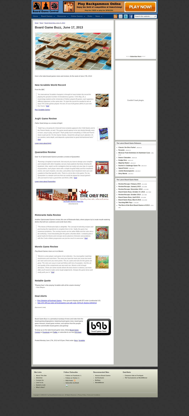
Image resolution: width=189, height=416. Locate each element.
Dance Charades (124, 157)
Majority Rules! (123, 163)
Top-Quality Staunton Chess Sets (73, 201)
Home (35, 16)
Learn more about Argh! (43, 143)
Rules (90, 16)
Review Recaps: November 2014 (130, 189)
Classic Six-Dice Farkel (127, 147)
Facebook (131, 16)
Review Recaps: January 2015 (129, 186)
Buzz (76, 340)
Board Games (46, 16)
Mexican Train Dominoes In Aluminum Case (134, 153)
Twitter (126, 16)
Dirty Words (122, 173)
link (47, 106)
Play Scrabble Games (42, 110)
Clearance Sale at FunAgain (134, 375)
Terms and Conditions (93, 395)
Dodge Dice (122, 160)
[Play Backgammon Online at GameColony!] (110, 12)
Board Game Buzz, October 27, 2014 (131, 192)
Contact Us (40, 380)
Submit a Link (40, 385)
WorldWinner (99, 382)
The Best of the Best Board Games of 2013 (134, 205)
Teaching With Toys (125, 202)
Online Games (76, 16)
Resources (61, 16)
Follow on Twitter (71, 378)
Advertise (39, 378)
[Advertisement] (73, 348)
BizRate (97, 380)
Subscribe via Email (72, 383)
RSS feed (78, 332)
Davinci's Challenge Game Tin (129, 166)
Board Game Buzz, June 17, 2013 (55, 23)
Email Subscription (121, 16)
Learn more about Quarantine (45, 181)
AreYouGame (99, 378)
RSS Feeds (69, 380)
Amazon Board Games (102, 375)
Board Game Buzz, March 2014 (129, 200)
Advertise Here (135, 56)
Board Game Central (45, 6)
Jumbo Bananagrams (126, 171)
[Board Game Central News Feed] (74, 380)
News (97, 16)
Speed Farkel (123, 168)
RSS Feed (115, 16)
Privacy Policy (82, 395)
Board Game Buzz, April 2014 (129, 197)
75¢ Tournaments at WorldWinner (136, 378)
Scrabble (82, 340)
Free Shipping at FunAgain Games (49, 301)
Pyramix (121, 150)
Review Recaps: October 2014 (129, 195)
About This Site (41, 375)
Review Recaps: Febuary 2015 (129, 184)
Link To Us (39, 382)
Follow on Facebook (72, 375)
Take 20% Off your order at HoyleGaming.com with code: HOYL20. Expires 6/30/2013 (67, 303)
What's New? (40, 387)
